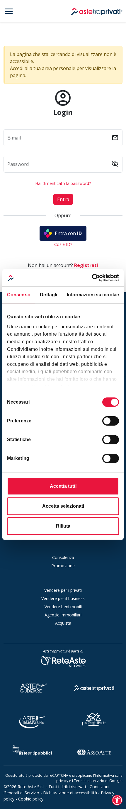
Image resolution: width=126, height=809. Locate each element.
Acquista (63, 623)
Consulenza (63, 557)
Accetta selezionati (63, 506)
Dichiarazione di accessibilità (70, 793)
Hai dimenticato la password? (63, 183)
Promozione (63, 565)
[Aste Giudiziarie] (32, 687)
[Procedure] (94, 719)
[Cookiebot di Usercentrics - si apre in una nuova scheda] (93, 278)
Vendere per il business (63, 598)
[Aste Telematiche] (32, 719)
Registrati (86, 265)
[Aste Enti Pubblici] (32, 751)
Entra (63, 199)
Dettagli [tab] (48, 294)
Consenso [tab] (18, 294)
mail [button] (115, 137)
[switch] (110, 421)
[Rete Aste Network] (63, 661)
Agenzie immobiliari (63, 615)
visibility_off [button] (115, 164)
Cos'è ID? (63, 244)
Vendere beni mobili (63, 606)
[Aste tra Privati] (94, 687)
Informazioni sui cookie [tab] (93, 294)
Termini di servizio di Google (98, 780)
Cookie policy (30, 799)
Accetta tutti (63, 486)
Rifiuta (63, 526)
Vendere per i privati (63, 590)
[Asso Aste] (94, 751)
